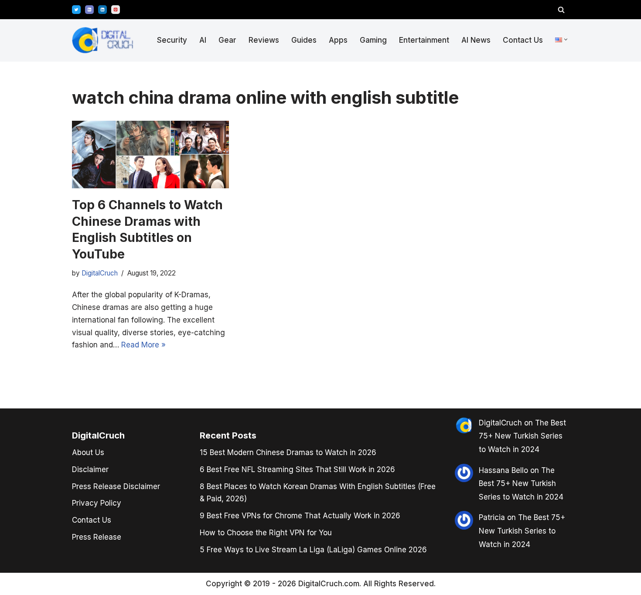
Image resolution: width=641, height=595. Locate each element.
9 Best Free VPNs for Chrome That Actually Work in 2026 (300, 515)
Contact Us (523, 40)
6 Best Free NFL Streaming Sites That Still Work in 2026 (297, 469)
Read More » (143, 344)
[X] (76, 9)
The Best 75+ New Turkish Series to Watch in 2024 (522, 436)
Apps (338, 40)
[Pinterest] (115, 9)
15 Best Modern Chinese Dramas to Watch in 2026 (288, 452)
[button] (565, 39)
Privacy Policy (96, 503)
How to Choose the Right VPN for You (266, 532)
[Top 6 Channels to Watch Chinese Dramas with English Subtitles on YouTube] (150, 154)
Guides (304, 40)
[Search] (561, 9)
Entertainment (424, 40)
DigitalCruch (100, 273)
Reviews (264, 40)
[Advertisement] (39, 295)
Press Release (96, 537)
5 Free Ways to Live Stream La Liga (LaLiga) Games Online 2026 (313, 549)
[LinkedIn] (102, 9)
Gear (227, 40)
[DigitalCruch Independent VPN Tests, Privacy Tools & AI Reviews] (102, 40)
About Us (88, 452)
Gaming (373, 40)
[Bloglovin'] (89, 9)
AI (202, 40)
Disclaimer (90, 469)
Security (172, 40)
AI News (476, 40)
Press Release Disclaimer (116, 486)
